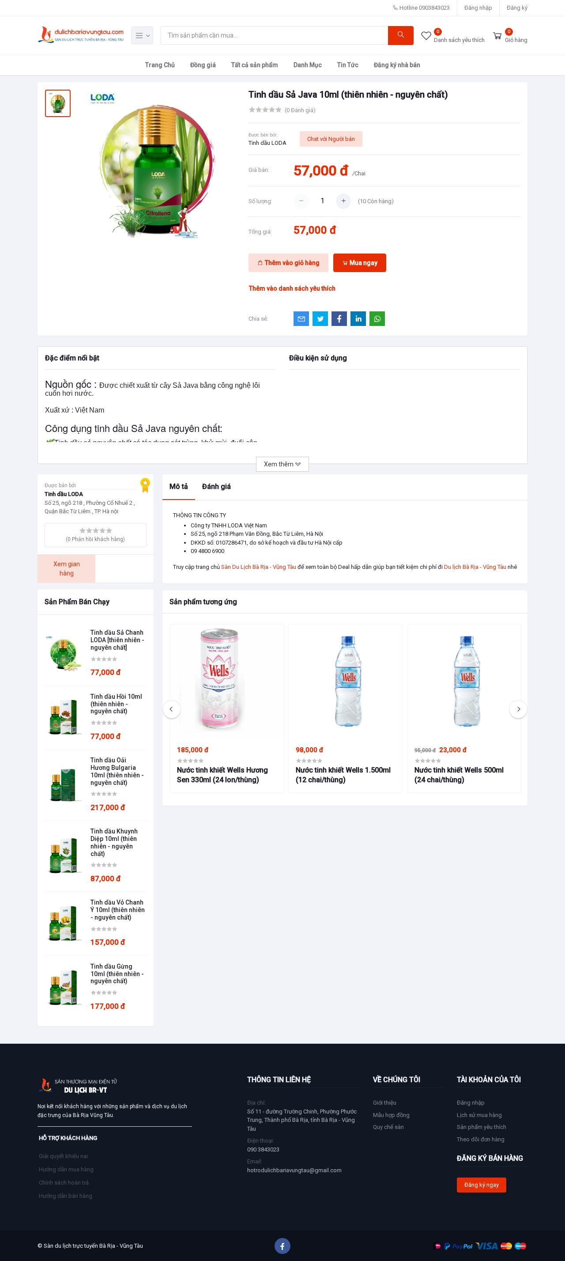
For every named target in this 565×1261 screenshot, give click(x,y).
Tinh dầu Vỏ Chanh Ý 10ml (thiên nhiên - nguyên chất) (117, 910)
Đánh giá (216, 486)
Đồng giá (203, 64)
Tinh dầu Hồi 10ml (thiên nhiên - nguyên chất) (116, 704)
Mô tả (179, 486)
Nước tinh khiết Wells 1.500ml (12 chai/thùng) (343, 775)
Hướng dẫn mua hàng (66, 1169)
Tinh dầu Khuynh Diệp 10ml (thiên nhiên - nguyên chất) (114, 842)
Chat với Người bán (331, 139)
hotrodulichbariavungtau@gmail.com (294, 1170)
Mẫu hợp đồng (391, 1115)
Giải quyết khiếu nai (63, 1156)
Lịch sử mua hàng (479, 1115)
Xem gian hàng (66, 568)
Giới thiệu (384, 1102)
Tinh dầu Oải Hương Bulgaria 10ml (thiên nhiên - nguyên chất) (117, 771)
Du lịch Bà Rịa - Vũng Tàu (475, 567)
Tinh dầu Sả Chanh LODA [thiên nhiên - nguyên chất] (117, 640)
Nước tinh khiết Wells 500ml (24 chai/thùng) (459, 775)
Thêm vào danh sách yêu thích (292, 288)
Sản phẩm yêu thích (481, 1127)
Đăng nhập (478, 7)
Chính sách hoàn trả (64, 1182)
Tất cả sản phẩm (254, 64)
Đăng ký (517, 7)
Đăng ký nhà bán (397, 64)
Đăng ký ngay (481, 1184)
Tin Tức (347, 64)
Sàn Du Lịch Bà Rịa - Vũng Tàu (258, 567)
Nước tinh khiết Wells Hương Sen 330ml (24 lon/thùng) (222, 775)
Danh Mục (308, 64)
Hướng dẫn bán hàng (65, 1196)
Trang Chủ (160, 64)
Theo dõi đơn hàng (481, 1139)
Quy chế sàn (388, 1127)
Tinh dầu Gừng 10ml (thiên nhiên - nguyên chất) (117, 974)
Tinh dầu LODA (267, 143)
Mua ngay (362, 262)
